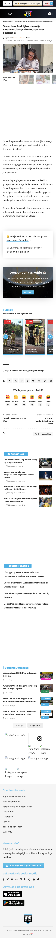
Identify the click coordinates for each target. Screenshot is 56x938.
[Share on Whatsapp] (21, 380)
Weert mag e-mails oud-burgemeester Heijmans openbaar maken (19, 475)
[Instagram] (21, 879)
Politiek (46, 701)
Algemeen (8, 38)
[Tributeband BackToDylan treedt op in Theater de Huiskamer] (45, 490)
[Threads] (29, 879)
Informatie (47, 714)
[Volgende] (50, 336)
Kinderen (46, 679)
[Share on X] (15, 380)
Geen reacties (33, 41)
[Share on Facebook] (9, 380)
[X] (7, 879)
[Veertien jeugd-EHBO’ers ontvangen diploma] (46, 675)
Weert (28, 38)
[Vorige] (5, 336)
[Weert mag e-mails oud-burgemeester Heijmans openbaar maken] (45, 475)
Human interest (19, 38)
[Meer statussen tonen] (51, 3)
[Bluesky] (34, 879)
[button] (5, 14)
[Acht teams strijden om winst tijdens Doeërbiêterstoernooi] (45, 502)
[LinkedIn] (25, 879)
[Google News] (16, 879)
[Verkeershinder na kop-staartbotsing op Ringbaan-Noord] (45, 463)
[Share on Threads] (27, 380)
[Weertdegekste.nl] (28, 14)
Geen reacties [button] (44, 434)
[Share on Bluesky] (33, 380)
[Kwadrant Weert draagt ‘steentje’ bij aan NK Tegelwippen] (46, 688)
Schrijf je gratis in (19, 251)
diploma (14, 370)
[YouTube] (12, 879)
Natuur (45, 691)
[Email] (39, 380)
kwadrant (23, 370)
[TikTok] (38, 879)
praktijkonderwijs (36, 370)
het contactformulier (18, 240)
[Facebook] (4, 879)
